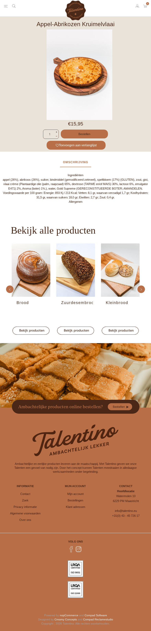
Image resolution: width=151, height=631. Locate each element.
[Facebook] (71, 549)
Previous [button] (10, 289)
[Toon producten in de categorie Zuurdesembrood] (75, 270)
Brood (23, 302)
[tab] (75, 162)
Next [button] (141, 289)
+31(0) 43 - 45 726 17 (126, 515)
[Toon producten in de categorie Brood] (31, 270)
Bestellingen (75, 500)
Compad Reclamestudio (98, 619)
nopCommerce (69, 615)
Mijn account (75, 494)
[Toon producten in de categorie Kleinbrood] (120, 270)
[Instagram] (79, 549)
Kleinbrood (117, 302)
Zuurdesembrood (77, 302)
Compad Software (96, 615)
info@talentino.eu (126, 510)
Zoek (25, 500)
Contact (25, 494)
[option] (31, 289)
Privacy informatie (25, 506)
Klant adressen (75, 506)
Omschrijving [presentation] (75, 162)
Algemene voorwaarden (25, 513)
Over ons (25, 519)
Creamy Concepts (65, 619)
